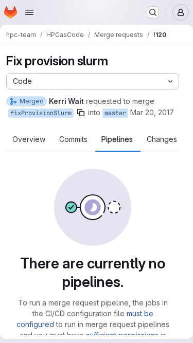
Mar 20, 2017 (152, 112)
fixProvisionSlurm (41, 113)
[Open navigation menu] (29, 12)
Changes (162, 139)
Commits (73, 139)
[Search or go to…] (153, 12)
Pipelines (117, 139)
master (115, 113)
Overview (28, 139)
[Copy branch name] (81, 112)
